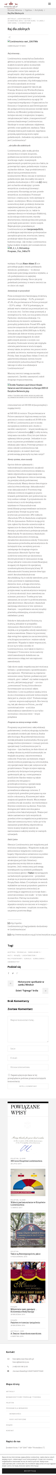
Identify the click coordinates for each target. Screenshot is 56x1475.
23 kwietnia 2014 (15, 21)
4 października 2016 (19, 1257)
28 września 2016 (18, 1314)
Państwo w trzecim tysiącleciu (25, 1322)
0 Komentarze (24, 23)
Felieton (14, 1158)
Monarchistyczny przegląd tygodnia (23, 1397)
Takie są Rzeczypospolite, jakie (26, 1254)
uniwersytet (14, 962)
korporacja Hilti (35, 229)
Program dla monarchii (17, 1408)
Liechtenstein (23, 19)
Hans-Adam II (29, 263)
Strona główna (15, 10)
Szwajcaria (38, 959)
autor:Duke (29, 21)
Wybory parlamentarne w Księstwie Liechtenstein (28, 1203)
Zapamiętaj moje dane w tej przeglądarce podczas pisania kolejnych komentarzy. (27, 1078)
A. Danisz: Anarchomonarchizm (26, 1333)
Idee (22, 1331)
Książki (14, 1307)
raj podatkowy (15, 959)
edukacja (21, 952)
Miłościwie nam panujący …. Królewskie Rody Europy (24, 1310)
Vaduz (31, 873)
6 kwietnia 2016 (17, 1336)
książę (17, 955)
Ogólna (28, 10)
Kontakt (10, 1431)
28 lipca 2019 (16, 1164)
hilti (10, 955)
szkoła (27, 959)
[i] (40, 182)
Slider (23, 1158)
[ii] (31, 432)
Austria (11, 952)
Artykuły (39, 10)
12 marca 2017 (16, 1208)
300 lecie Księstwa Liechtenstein (26, 1161)
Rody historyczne (18, 1419)
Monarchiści (15, 1414)
